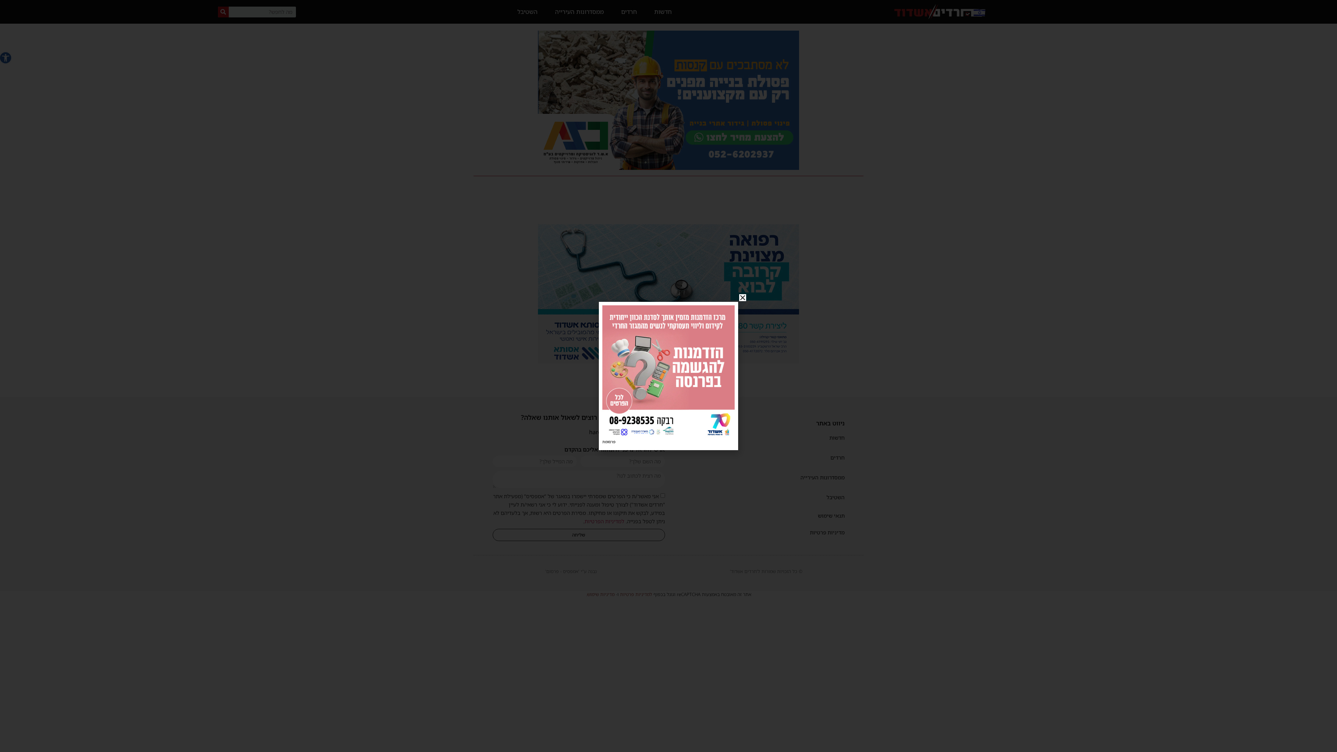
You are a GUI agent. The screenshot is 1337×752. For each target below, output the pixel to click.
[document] (668, 376)
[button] (742, 297)
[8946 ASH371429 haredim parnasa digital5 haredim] (668, 435)
